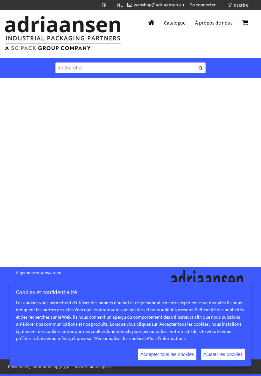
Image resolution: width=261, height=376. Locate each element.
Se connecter (202, 5)
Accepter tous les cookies (167, 354)
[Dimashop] (63, 34)
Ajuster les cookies (223, 354)
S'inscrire (238, 5)
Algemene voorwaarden (38, 272)
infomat (39, 367)
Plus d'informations (166, 338)
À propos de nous (214, 22)
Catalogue (175, 22)
